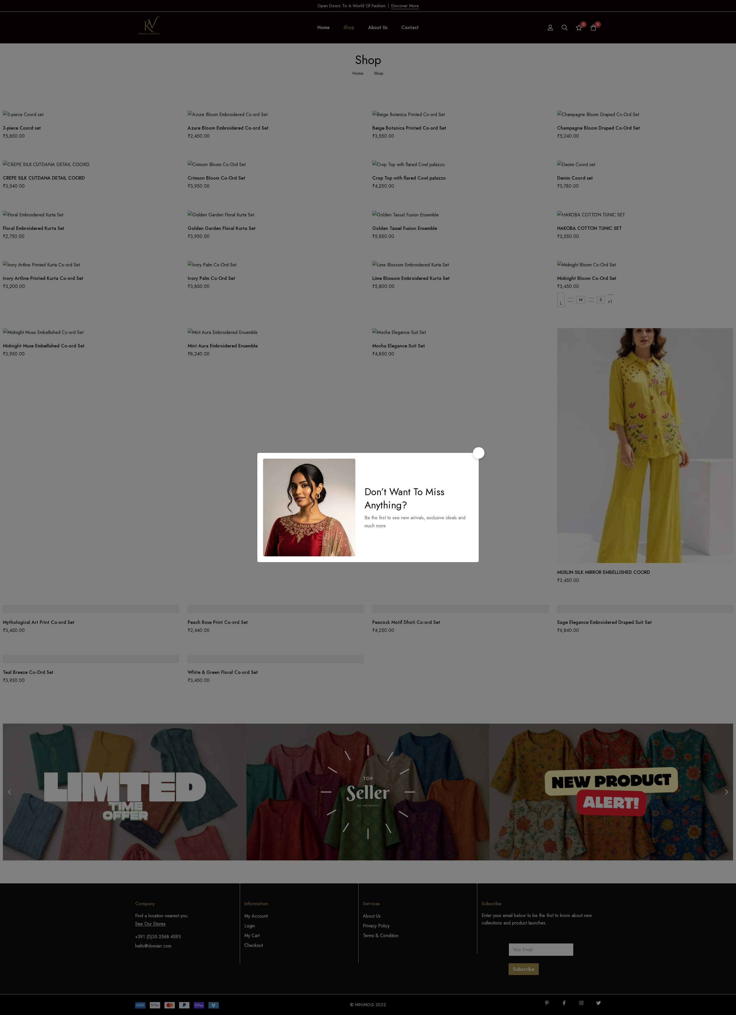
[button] (478, 453)
